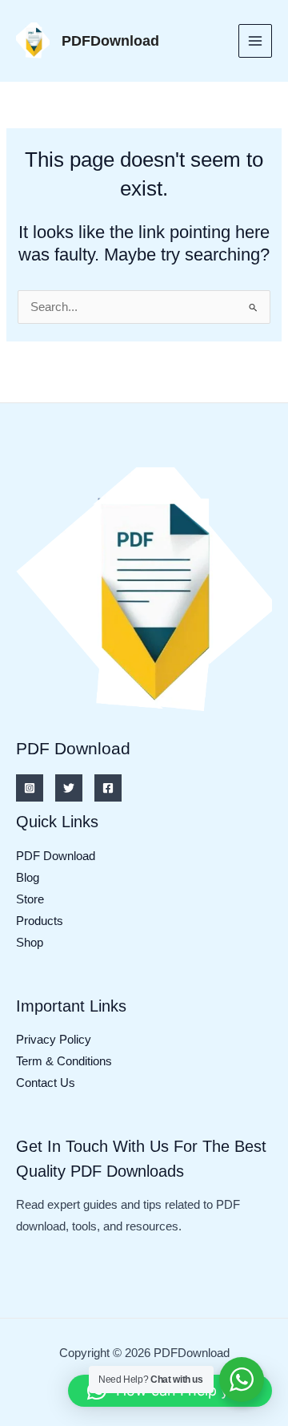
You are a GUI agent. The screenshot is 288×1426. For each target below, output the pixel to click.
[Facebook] (108, 788)
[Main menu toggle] (255, 41)
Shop (29, 942)
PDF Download (55, 856)
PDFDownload (110, 40)
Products (39, 921)
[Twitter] (68, 788)
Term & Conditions (64, 1061)
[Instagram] (29, 788)
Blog (27, 877)
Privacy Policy (53, 1039)
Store (30, 899)
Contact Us (45, 1083)
